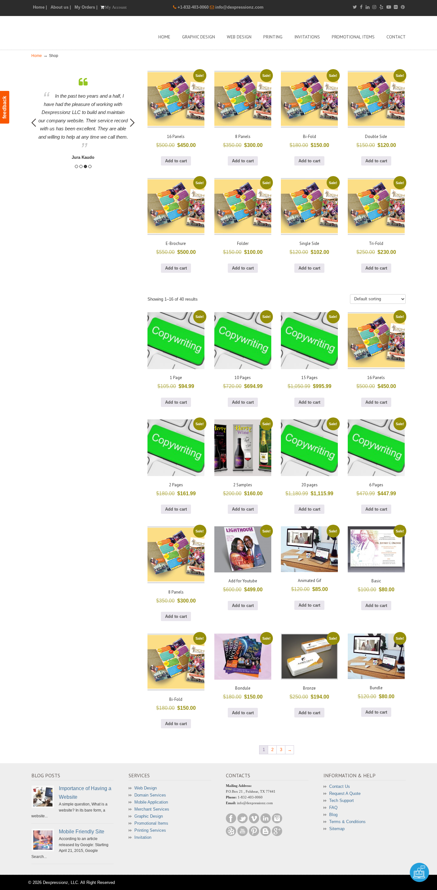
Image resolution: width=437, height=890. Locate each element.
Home (36, 55)
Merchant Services (151, 809)
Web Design (145, 788)
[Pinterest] (403, 7)
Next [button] (132, 122)
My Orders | (86, 7)
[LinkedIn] (367, 7)
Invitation (142, 837)
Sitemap (337, 828)
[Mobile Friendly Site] (42, 840)
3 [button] (85, 166)
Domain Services (150, 795)
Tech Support (341, 800)
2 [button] (81, 166)
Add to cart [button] (176, 160)
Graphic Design (148, 816)
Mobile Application (151, 802)
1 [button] (76, 166)
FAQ (333, 807)
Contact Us (339, 786)
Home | (40, 7)
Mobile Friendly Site (81, 831)
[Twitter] (355, 7)
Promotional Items (151, 823)
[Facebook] (361, 7)
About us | (61, 7)
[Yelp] (381, 7)
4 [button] (89, 166)
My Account (116, 7)
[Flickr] (396, 7)
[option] (83, 119)
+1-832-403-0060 (194, 7)
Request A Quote (345, 793)
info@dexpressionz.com (239, 7)
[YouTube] (388, 7)
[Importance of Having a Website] (42, 796)
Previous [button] (33, 122)
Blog (333, 814)
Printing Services (150, 830)
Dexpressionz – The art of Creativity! (79, 32)
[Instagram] (374, 7)
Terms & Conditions (347, 821)
